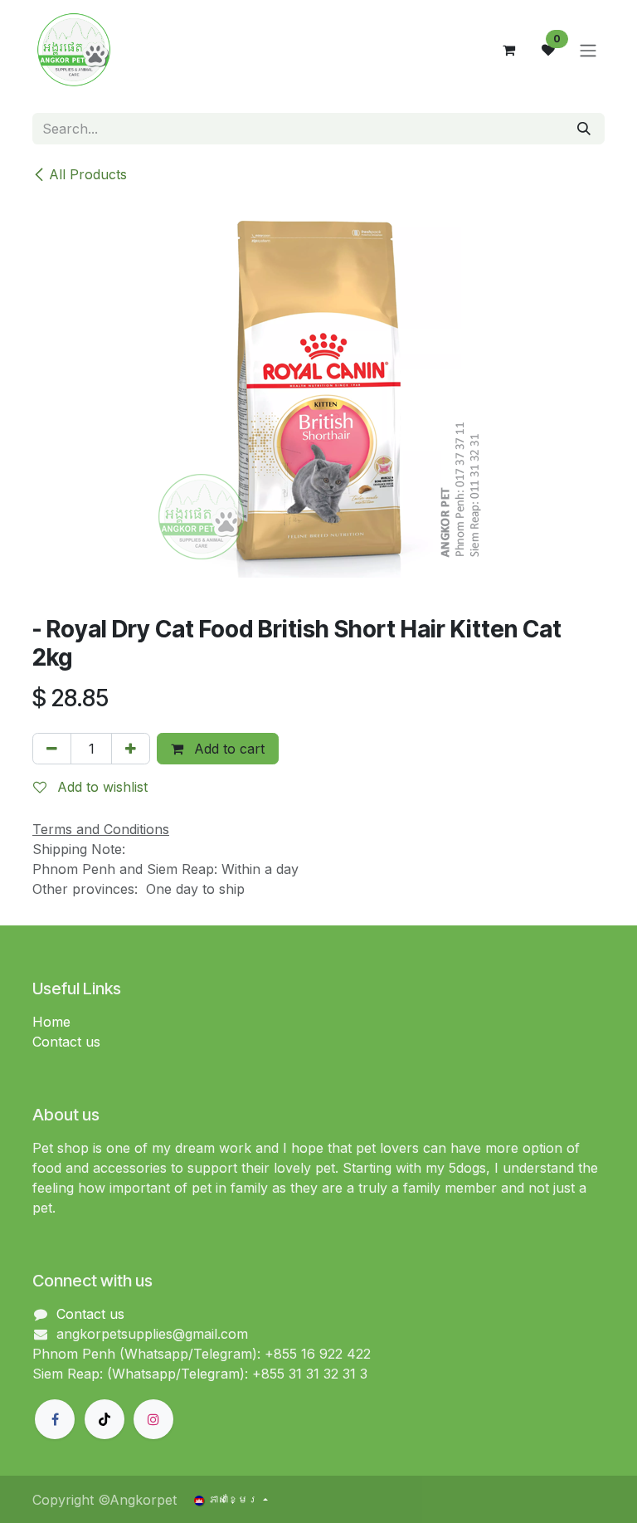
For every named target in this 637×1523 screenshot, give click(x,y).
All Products (88, 174)
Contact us (66, 1041)
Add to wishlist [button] (100, 787)
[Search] (584, 128)
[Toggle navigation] (588, 49)
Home (51, 1021)
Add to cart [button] (227, 748)
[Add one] (130, 748)
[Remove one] (51, 748)
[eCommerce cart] (508, 49)
